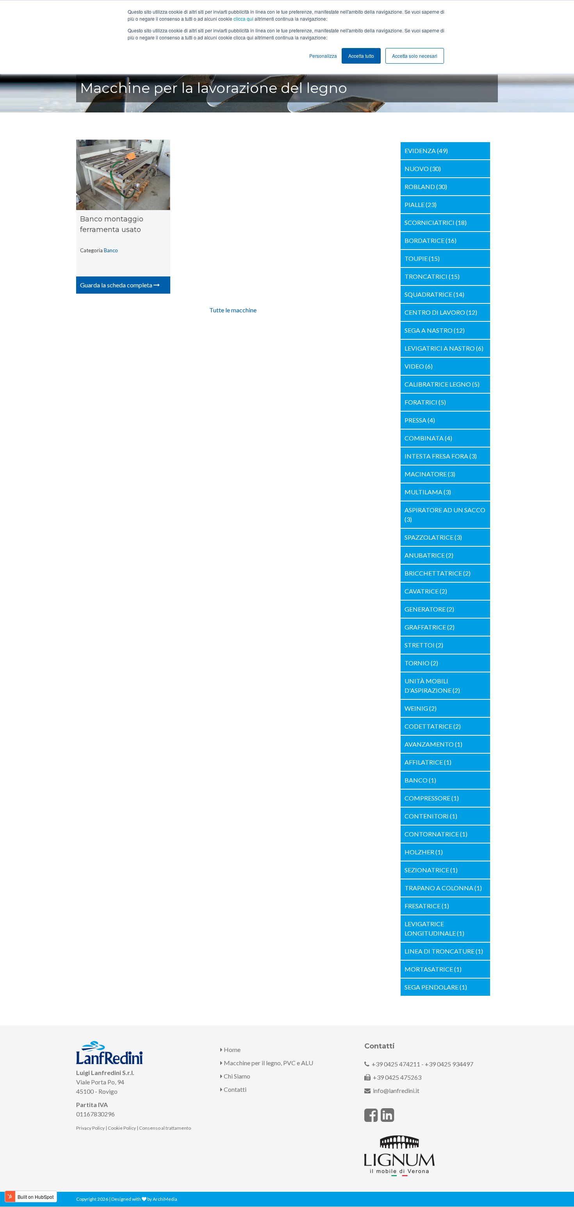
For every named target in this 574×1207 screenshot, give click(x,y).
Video (419, 366)
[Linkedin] (387, 1114)
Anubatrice (429, 555)
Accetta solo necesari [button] (414, 55)
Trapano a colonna (443, 887)
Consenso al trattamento (165, 1128)
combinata (428, 438)
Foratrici (425, 402)
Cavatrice (426, 591)
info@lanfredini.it (396, 1090)
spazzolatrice (433, 537)
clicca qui (243, 18)
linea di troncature (444, 951)
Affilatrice (428, 762)
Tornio (421, 663)
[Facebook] (371, 1114)
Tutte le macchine (233, 310)
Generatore (429, 609)
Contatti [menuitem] (234, 1089)
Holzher (424, 852)
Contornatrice (436, 834)
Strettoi (424, 645)
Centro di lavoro (441, 312)
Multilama (428, 492)
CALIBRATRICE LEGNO (442, 384)
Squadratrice (434, 294)
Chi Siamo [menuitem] (236, 1076)
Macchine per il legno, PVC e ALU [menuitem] (268, 1062)
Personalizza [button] (323, 55)
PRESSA (420, 420)
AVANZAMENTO (433, 744)
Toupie (422, 258)
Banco (111, 250)
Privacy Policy (90, 1128)
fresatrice (427, 905)
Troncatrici (432, 276)
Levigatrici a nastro (444, 348)
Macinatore (430, 474)
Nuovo (423, 168)
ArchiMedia (165, 1199)
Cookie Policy (122, 1128)
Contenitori (431, 816)
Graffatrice (430, 627)
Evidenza (426, 150)
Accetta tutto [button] (361, 55)
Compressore (432, 798)
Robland (426, 186)
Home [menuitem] (232, 1049)
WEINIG (421, 708)
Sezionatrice (431, 870)
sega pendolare (436, 987)
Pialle (421, 204)
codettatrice (433, 726)
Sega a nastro (435, 330)
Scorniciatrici (436, 222)
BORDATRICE (430, 240)
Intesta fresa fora (441, 456)
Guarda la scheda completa (116, 285)
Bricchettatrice (438, 573)
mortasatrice (433, 969)
